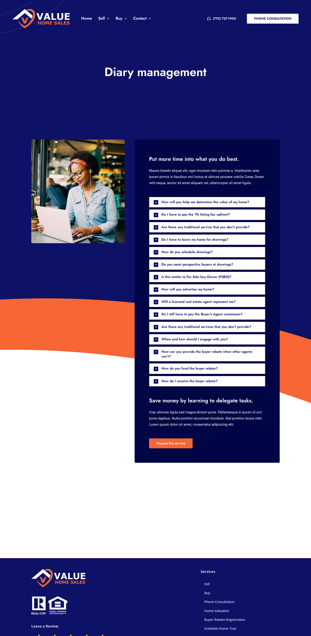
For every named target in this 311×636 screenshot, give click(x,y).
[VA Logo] (41, 18)
